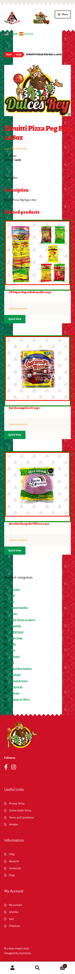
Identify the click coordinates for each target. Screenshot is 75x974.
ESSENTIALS (15, 632)
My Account (12, 968)
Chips (11, 601)
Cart (11, 918)
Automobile (14, 626)
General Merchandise (20, 668)
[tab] (37, 178)
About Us (14, 861)
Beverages (14, 589)
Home (8, 54)
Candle (12, 644)
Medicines (14, 693)
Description (10, 177)
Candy (18, 54)
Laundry (12, 614)
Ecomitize (25, 953)
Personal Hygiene (18, 681)
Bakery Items (15, 638)
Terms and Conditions (21, 817)
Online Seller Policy (20, 810)
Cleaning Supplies (18, 607)
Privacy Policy (17, 803)
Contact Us (15, 868)
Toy (10, 705)
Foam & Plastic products (21, 620)
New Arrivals (15, 687)
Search (37, 968)
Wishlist (13, 912)
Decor (11, 650)
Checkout (14, 926)
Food (11, 662)
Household (14, 675)
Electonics (14, 656)
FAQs (12, 854)
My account (15, 905)
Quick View (14, 319)
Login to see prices (15, 148)
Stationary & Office (18, 699)
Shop (12, 875)
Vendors (13, 824)
